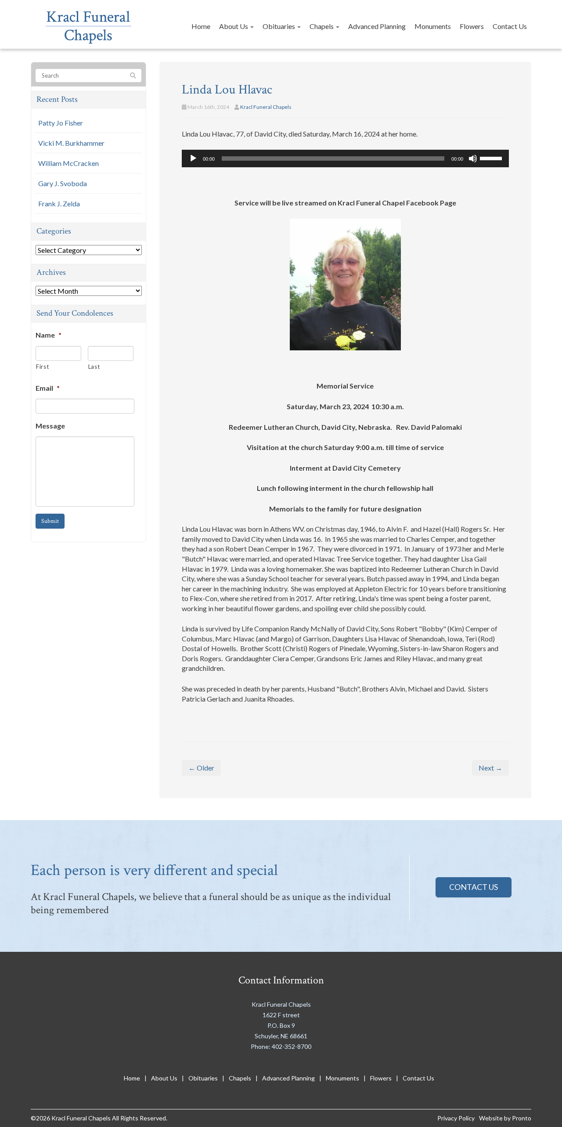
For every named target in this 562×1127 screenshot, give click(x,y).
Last (94, 366)
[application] (345, 158)
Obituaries (279, 26)
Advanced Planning (377, 26)
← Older (201, 767)
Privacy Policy (456, 1118)
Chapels (322, 26)
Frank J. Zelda (59, 203)
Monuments (432, 26)
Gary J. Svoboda (62, 183)
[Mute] (472, 158)
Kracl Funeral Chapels (266, 107)
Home (200, 26)
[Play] (193, 158)
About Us (234, 26)
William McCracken (68, 163)
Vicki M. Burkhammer (71, 143)
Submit (50, 521)
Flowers (472, 26)
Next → (490, 767)
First (42, 366)
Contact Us (510, 26)
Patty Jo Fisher (60, 123)
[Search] (133, 76)
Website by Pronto (505, 1118)
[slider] (492, 158)
